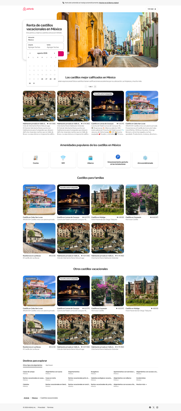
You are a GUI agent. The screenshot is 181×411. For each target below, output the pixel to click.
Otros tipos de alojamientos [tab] (32, 365)
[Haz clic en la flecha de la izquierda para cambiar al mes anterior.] (30, 53)
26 (42, 79)
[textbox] (35, 47)
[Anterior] (86, 86)
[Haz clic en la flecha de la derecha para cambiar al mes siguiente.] (54, 53)
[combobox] (45, 40)
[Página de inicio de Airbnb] (28, 8)
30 (30, 83)
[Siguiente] (95, 86)
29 (54, 79)
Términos (50, 407)
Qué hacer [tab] (49, 365)
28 (50, 79)
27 (46, 79)
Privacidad (41, 407)
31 (34, 83)
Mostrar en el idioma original (109, 3)
